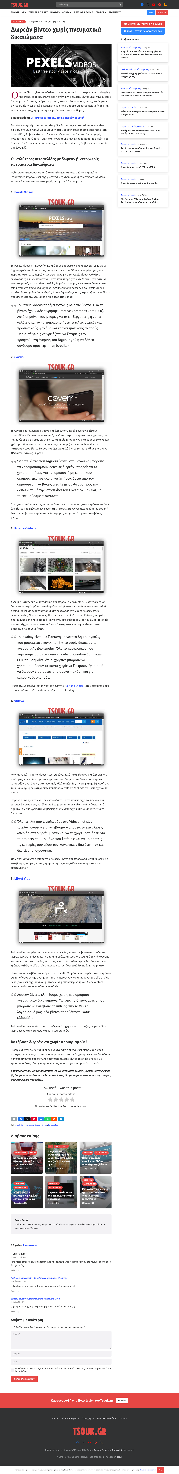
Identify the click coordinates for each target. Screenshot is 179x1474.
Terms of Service (120, 1450)
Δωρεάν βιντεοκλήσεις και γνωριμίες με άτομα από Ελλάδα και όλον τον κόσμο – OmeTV (141, 54)
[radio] (50, 1100)
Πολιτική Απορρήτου (106, 1418)
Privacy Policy (100, 1450)
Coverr (19, 357)
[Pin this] (34, 1119)
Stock (17, 1125)
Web (123, 48)
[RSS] (165, 4)
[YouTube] (154, 4)
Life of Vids (22, 878)
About (55, 1418)
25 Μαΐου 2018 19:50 (18, 1281)
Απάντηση (15, 1270)
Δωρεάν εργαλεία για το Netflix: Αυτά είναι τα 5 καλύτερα (61, 1195)
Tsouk (119, 1457)
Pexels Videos (23, 192)
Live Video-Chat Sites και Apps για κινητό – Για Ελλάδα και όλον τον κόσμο (142, 94)
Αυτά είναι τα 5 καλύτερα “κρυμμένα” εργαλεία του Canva (25, 1195)
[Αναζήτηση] (120, 5)
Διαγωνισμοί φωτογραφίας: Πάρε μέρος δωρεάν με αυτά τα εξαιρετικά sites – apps (60, 1158)
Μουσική (140, 126)
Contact (123, 1418)
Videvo (19, 701)
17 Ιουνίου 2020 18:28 (18, 1257)
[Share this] (21, 1119)
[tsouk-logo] (19, 4)
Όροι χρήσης (88, 1418)
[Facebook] (142, 4)
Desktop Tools (127, 69)
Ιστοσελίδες (53, 1125)
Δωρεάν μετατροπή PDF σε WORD (138, 167)
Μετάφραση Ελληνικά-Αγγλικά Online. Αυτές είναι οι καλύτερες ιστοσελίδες (140, 201)
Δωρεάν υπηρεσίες (133, 48)
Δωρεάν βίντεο (41, 1125)
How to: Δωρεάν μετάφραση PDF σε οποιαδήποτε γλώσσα (94, 1161)
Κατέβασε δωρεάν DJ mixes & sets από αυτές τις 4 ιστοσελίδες (26, 1161)
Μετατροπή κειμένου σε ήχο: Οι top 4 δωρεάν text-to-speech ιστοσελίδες (95, 1193)
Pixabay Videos (25, 528)
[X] (148, 4)
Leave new (30, 1245)
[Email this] (14, 1119)
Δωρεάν (30, 1125)
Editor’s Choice (75, 685)
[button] (122, 12)
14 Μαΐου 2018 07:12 (18, 1302)
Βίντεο (23, 1125)
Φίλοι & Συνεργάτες (70, 1418)
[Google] (159, 4)
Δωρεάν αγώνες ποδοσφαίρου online (139, 183)
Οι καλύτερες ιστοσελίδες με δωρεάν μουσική (57, 117)
